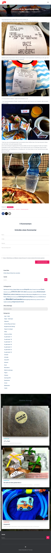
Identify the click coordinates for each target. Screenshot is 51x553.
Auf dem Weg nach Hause (9, 323)
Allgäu (17, 289)
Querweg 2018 (7, 377)
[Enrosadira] (5, 2)
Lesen (17, 294)
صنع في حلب (7, 441)
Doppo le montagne (8, 329)
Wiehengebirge (26, 299)
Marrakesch (30, 294)
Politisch (6, 375)
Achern (11, 289)
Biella (23, 289)
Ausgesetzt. (7, 524)
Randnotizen (7, 380)
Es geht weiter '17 (8, 336)
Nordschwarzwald (14, 296)
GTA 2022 (23, 291)
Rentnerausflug (28, 296)
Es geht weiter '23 (8, 352)
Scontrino (18, 209)
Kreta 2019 (6, 359)
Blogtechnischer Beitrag (9, 326)
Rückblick (41, 296)
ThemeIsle (30, 549)
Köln (9, 294)
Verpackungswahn (24, 209)
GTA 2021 (17, 292)
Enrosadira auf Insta (25, 546)
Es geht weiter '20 (8, 344)
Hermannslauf (29, 291)
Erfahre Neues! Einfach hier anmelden (12, 273)
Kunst (6, 294)
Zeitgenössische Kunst (18, 301)
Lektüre (13, 294)
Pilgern (5, 372)
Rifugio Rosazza (35, 296)
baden (21, 289)
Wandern (10, 299)
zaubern (42, 299)
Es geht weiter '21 (8, 347)
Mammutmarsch (23, 294)
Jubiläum (35, 291)
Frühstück (5, 291)
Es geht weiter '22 (8, 349)
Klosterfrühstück (11, 209)
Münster (44, 294)
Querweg (21, 296)
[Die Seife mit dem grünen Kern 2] (25, 462)
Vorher (5, 383)
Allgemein (6, 321)
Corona (33, 289)
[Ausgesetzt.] (25, 504)
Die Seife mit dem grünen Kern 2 (12, 482)
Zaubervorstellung (8, 301)
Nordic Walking (7, 296)
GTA (12, 292)
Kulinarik (42, 292)
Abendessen (6, 289)
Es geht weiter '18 (8, 339)
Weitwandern (7, 385)
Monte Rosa (41, 294)
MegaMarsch (36, 294)
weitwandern (18, 299)
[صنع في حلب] (25, 421)
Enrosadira (39, 289)
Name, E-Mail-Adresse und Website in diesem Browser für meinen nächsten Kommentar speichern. (24, 258)
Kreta (38, 292)
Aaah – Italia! (7, 316)
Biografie (26, 289)
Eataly (5, 331)
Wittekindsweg (33, 299)
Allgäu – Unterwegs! (8, 318)
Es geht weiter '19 (8, 341)
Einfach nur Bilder (8, 334)
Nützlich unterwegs (8, 370)
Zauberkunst (38, 299)
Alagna (14, 289)
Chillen (30, 289)
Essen (42, 289)
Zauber (5, 388)
